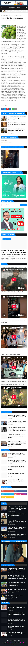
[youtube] (7, 491)
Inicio (8, 640)
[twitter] (7, 494)
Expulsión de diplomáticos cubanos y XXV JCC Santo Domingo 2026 (17, 422)
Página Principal (4, 15)
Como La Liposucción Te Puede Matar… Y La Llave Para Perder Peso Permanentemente (16, 455)
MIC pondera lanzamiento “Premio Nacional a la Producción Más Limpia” (17, 416)
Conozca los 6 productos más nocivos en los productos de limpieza (17, 535)
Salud (10, 15)
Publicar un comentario (6, 143)
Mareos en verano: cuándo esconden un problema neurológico (17, 117)
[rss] (7, 497)
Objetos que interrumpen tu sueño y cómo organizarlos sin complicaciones (17, 123)
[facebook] (20, 491)
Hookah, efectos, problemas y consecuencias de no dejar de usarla (16, 480)
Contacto (20, 640)
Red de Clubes (13, 640)
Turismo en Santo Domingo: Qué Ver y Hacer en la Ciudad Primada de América (17, 529)
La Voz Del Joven (14, 8)
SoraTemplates (10, 642)
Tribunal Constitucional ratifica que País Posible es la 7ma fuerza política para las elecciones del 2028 (17, 443)
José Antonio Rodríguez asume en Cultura (16, 474)
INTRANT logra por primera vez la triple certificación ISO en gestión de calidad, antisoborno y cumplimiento (17, 521)
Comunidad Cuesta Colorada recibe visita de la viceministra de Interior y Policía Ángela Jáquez (17, 584)
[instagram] (20, 494)
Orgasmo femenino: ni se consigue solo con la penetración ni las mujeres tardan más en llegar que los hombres (13, 252)
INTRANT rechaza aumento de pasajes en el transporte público (17, 590)
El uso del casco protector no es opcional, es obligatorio (15, 596)
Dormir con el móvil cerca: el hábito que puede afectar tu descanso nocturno (16, 130)
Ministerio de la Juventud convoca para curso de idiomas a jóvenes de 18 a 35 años (17, 436)
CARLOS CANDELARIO (6, 21)
